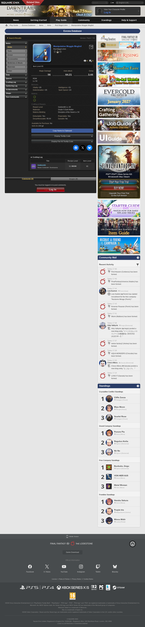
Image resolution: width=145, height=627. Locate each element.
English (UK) (123, 2)
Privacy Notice (76, 579)
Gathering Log (11, 86)
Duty (8, 75)
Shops (8, 93)
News (48, 572)
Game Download (72, 552)
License (54, 579)
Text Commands (12, 97)
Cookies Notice (88, 579)
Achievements (12, 90)
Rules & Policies (64, 579)
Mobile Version (74, 536)
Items (8, 43)
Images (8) (73, 179)
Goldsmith (42, 165)
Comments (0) (27, 179)
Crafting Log (11, 82)
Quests (9, 79)
